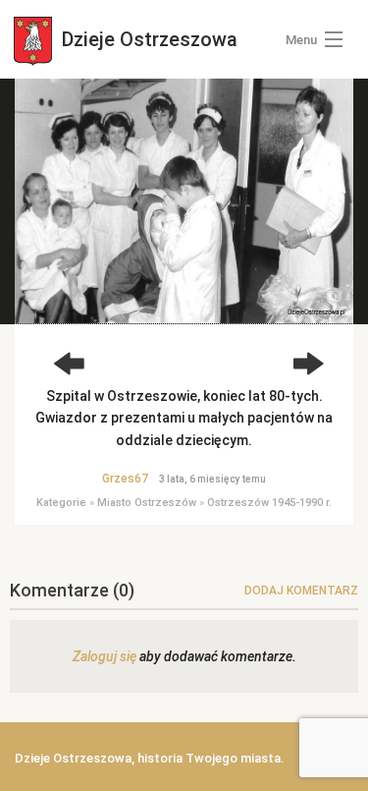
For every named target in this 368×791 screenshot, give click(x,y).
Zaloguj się (104, 656)
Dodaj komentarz (301, 590)
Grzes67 (125, 478)
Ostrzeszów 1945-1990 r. (269, 502)
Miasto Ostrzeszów (146, 502)
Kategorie (61, 502)
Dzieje (147, 39)
